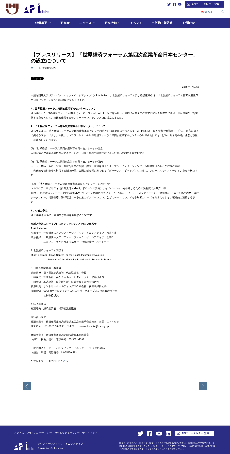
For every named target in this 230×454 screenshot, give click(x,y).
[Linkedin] (168, 433)
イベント (136, 23)
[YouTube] (180, 4)
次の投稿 (203, 386)
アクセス (19, 432)
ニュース (85, 23)
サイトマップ (89, 432)
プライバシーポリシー (39, 432)
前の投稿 (27, 386)
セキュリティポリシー (67, 432)
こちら (64, 361)
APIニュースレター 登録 (205, 4)
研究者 (65, 23)
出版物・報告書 (162, 23)
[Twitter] (169, 4)
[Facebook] (174, 4)
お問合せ (189, 23)
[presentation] (213, 11)
